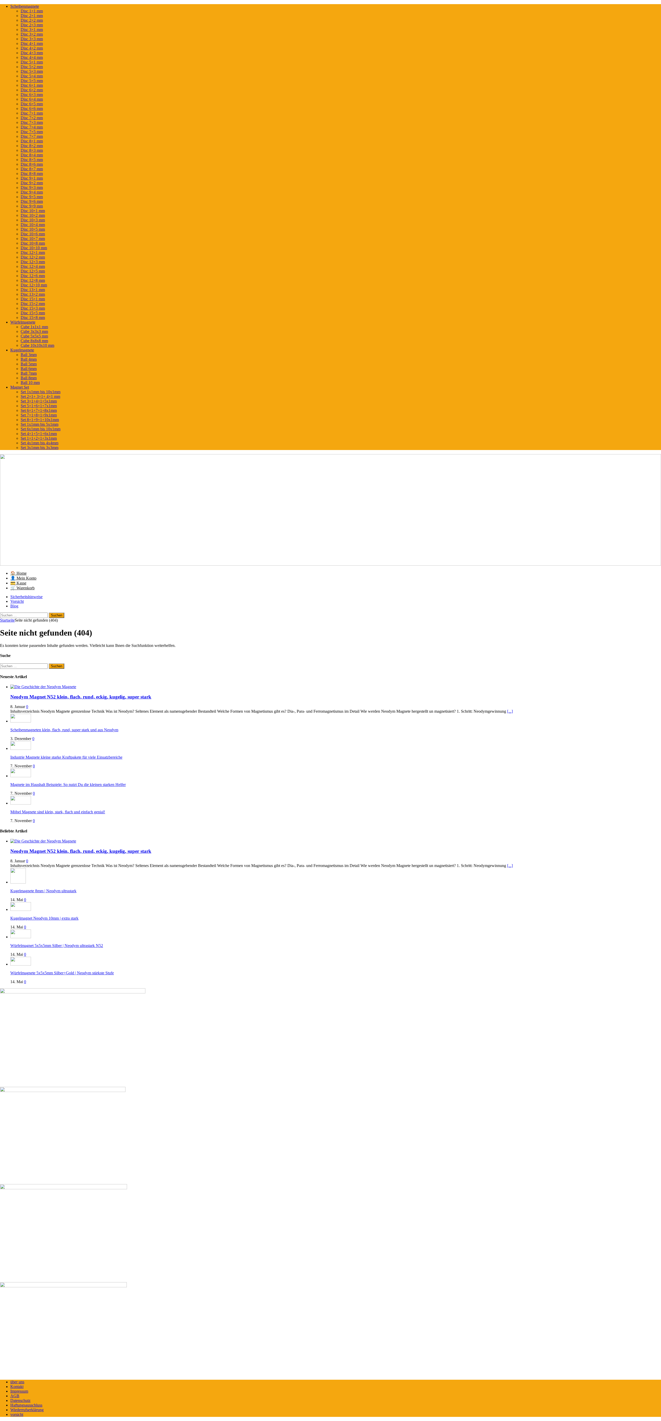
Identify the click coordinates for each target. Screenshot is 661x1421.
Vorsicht (17, 601)
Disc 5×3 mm (32, 71)
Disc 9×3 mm (32, 187)
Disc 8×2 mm (32, 145)
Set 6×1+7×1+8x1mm (39, 410)
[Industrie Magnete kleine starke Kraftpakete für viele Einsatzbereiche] (20, 748)
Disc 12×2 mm (33, 257)
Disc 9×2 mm (32, 183)
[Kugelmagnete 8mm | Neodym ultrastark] (18, 882)
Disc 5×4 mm (32, 76)
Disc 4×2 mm (32, 48)
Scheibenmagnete (24, 6)
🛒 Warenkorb (22, 588)
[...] (510, 711)
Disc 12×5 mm (33, 271)
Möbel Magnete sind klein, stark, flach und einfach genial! (57, 812)
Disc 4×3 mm (32, 53)
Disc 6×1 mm (32, 85)
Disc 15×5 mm (33, 313)
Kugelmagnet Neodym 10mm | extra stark (44, 918)
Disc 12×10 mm (34, 285)
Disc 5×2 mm (32, 67)
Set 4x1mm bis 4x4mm (39, 443)
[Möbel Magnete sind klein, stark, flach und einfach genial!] (20, 803)
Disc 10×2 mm (33, 215)
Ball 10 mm (30, 382)
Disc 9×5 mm (32, 197)
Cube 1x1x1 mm (34, 327)
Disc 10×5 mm (33, 229)
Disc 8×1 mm (32, 141)
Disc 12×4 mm (33, 266)
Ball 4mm (29, 359)
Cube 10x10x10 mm (37, 345)
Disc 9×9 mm (32, 206)
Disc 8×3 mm (32, 150)
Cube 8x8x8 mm (34, 341)
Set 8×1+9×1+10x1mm (40, 420)
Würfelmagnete (22, 322)
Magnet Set (19, 387)
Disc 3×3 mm (32, 39)
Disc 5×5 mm (32, 80)
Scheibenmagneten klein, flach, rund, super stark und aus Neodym (64, 730)
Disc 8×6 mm (32, 164)
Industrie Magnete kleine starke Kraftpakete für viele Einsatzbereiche (66, 757)
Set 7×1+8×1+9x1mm (39, 415)
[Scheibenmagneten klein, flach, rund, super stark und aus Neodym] (20, 721)
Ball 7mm (29, 373)
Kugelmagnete (22, 350)
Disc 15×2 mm (33, 303)
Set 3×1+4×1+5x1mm (39, 401)
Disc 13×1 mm (33, 289)
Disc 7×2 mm (32, 118)
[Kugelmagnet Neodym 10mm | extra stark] (20, 909)
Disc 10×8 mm (33, 243)
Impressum (19, 1391)
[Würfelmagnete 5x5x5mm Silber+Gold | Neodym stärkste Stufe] (20, 964)
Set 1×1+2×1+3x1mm (39, 438)
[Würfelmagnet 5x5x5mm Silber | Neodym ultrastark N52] (20, 937)
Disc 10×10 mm (34, 248)
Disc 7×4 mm (32, 127)
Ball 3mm (29, 354)
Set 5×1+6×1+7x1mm (39, 406)
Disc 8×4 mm (32, 155)
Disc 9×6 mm (32, 201)
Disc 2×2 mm (32, 20)
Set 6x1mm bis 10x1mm (40, 429)
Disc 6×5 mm (32, 104)
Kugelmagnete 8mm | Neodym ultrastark (43, 891)
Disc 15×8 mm (33, 317)
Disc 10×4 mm (33, 224)
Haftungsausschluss (26, 1405)
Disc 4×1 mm (32, 43)
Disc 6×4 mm (32, 99)
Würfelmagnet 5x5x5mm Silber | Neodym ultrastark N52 (56, 945)
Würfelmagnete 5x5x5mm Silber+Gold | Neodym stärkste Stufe (62, 973)
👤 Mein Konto (23, 578)
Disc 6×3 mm (32, 94)
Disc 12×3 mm (33, 262)
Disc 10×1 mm (33, 210)
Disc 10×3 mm (33, 220)
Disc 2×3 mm (32, 25)
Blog (14, 606)
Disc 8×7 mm (32, 169)
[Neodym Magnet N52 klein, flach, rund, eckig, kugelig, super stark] (43, 687)
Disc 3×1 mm (32, 29)
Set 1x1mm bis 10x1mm (40, 392)
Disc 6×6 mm (32, 108)
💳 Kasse (18, 583)
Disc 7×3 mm (32, 122)
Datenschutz (20, 1400)
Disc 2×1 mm (32, 15)
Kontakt (16, 1386)
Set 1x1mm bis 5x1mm (39, 424)
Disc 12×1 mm (33, 252)
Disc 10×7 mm (33, 238)
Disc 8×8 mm (32, 173)
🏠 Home (18, 573)
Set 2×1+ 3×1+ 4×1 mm (40, 396)
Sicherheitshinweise (26, 597)
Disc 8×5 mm (32, 159)
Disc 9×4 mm (32, 192)
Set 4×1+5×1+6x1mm (39, 433)
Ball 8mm (29, 378)
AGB (14, 1396)
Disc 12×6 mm (33, 276)
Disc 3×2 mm (32, 34)
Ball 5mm (29, 364)
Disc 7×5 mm (32, 132)
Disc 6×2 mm (32, 90)
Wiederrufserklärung (27, 1410)
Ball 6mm (29, 368)
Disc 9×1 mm (32, 178)
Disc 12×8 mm (33, 280)
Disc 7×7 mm (32, 136)
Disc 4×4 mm (32, 57)
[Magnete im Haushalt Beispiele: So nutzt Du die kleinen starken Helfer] (20, 776)
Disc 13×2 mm (33, 294)
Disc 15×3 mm (33, 308)
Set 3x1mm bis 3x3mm (39, 447)
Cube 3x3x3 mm (34, 331)
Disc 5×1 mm (32, 62)
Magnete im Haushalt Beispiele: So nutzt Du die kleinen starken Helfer (68, 784)
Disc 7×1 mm (32, 113)
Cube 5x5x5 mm (34, 336)
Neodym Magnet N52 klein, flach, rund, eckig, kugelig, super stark (80, 697)
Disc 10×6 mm (33, 234)
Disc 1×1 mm (32, 11)
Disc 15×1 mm (33, 299)
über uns (17, 1382)
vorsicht (16, 1414)
